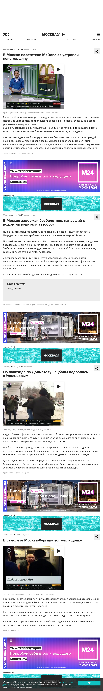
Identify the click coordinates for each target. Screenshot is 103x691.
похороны (25, 473)
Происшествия (30, 49)
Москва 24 (51, 34)
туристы (6, 630)
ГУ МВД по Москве (14, 288)
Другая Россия (8, 473)
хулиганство (7, 305)
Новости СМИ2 (9, 195)
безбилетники (60, 305)
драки (5, 153)
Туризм (26, 535)
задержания (42, 305)
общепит (12, 153)
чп (32, 153)
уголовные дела (29, 305)
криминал (17, 305)
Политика (28, 366)
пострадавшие (24, 153)
